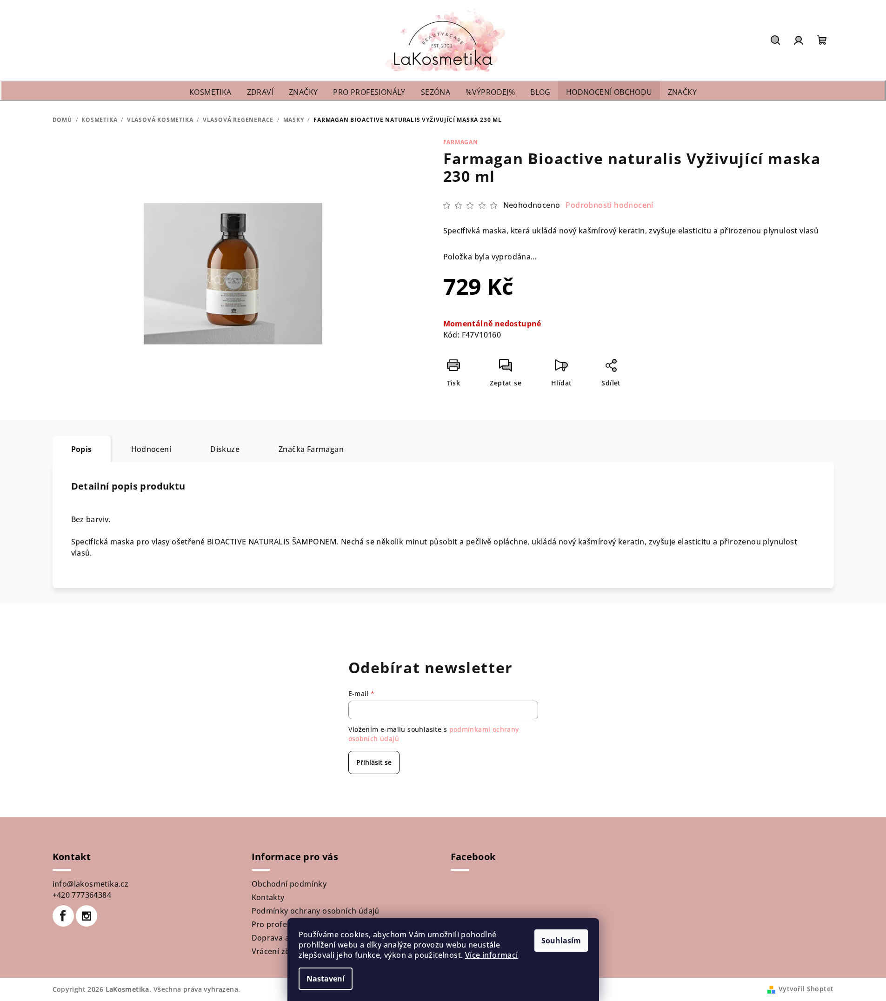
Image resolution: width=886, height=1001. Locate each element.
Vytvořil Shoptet (806, 988)
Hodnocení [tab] (151, 449)
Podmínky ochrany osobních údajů (316, 911)
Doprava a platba (283, 938)
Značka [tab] (311, 449)
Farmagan (460, 142)
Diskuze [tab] (225, 449)
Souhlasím (561, 940)
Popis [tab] (81, 449)
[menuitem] (210, 92)
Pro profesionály (282, 924)
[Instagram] (86, 916)
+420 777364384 (82, 895)
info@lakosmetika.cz (91, 884)
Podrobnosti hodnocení (609, 205)
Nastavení (325, 979)
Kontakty (268, 897)
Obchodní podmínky (289, 884)
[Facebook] (63, 916)
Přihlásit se (374, 762)
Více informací (491, 955)
